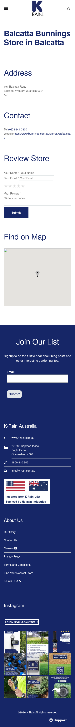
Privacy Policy (12, 556)
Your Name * (11, 173)
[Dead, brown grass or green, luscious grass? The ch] (60, 664)
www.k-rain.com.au (23, 438)
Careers (9, 548)
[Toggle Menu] (6, 9)
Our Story (10, 532)
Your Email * (11, 178)
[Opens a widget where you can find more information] (58, 720)
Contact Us (10, 540)
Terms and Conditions (17, 565)
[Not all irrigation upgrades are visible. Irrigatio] (15, 664)
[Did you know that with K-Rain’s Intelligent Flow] (60, 687)
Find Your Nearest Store (18, 573)
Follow (20, 622)
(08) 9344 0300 (17, 129)
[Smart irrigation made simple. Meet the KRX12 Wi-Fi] (37, 664)
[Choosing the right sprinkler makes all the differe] (37, 687)
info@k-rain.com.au (23, 470)
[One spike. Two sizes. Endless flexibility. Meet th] (15, 687)
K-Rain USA (11, 581)
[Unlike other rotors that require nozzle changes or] (37, 642)
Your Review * (12, 193)
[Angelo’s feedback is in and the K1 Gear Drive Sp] (60, 642)
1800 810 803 (20, 462)
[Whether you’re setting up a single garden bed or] (15, 642)
